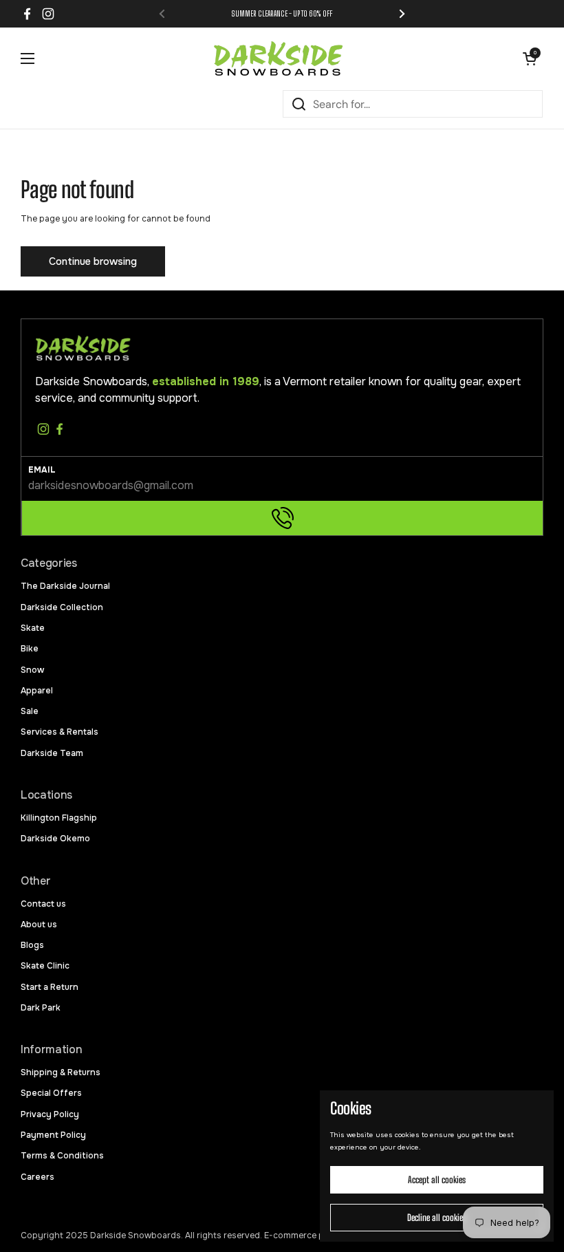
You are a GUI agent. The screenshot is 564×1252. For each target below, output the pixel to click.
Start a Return (49, 987)
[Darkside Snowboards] (278, 58)
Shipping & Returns (60, 1072)
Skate (33, 628)
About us (39, 924)
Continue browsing (93, 261)
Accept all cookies (437, 1179)
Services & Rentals (59, 731)
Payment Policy (53, 1135)
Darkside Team (52, 753)
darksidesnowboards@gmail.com (110, 485)
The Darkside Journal (65, 586)
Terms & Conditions (62, 1155)
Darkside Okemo (55, 838)
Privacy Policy (50, 1114)
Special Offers (51, 1093)
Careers (37, 1177)
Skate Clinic (45, 965)
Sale (30, 711)
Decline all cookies (436, 1217)
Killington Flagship (59, 817)
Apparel (37, 690)
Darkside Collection (62, 607)
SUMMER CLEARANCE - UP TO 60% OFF (282, 13)
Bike (30, 648)
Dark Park (41, 1007)
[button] (529, 58)
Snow (32, 670)
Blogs (32, 945)
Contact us (43, 903)
